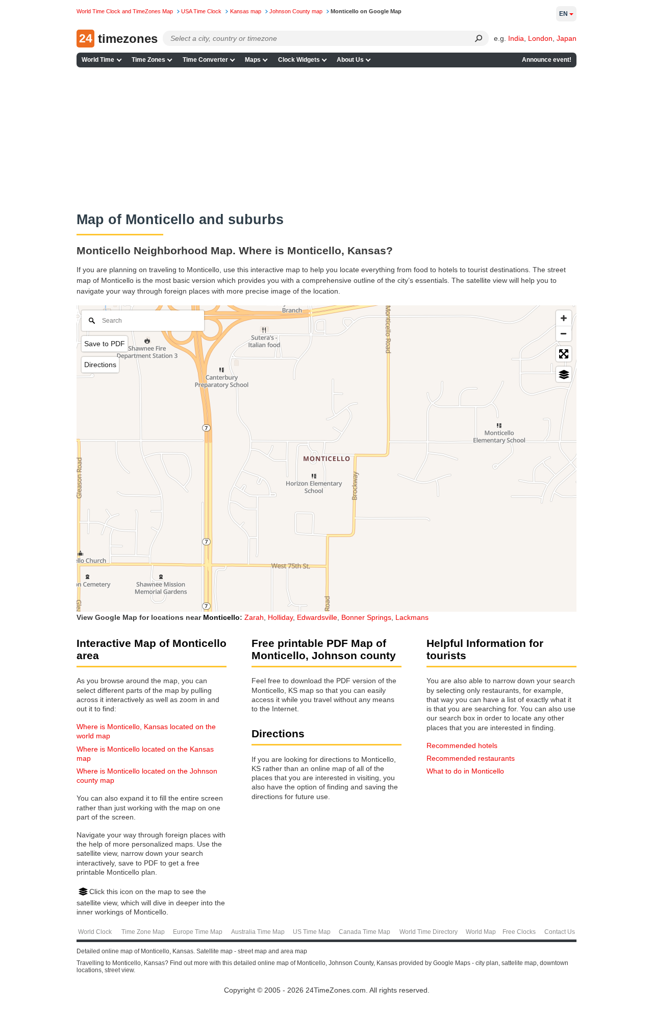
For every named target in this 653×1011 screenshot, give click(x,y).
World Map (481, 931)
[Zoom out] (563, 333)
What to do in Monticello (465, 771)
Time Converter (205, 59)
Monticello (221, 617)
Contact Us (559, 931)
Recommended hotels (461, 745)
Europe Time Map (197, 931)
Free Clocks (519, 931)
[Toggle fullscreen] (563, 354)
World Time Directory (428, 931)
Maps (253, 59)
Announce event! (546, 59)
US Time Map (312, 931)
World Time (98, 59)
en (563, 13)
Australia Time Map (258, 931)
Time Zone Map (143, 931)
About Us (350, 59)
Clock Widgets (299, 59)
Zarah (254, 617)
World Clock (95, 931)
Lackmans (412, 617)
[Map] (326, 458)
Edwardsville (317, 617)
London (540, 38)
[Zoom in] (563, 318)
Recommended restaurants (470, 758)
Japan (566, 38)
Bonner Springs (366, 617)
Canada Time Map (364, 931)
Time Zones (148, 59)
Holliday (280, 617)
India (516, 38)
